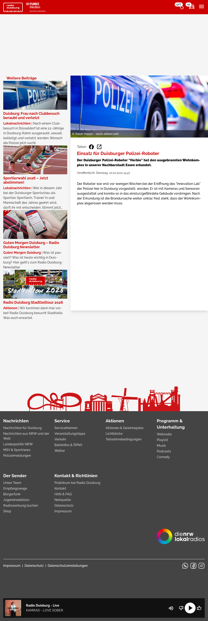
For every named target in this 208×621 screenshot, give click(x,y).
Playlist (162, 440)
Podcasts (164, 451)
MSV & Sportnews (16, 450)
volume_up (171, 608)
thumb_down (181, 608)
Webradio (164, 434)
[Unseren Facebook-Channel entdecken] (193, 565)
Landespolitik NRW (18, 444)
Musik (161, 446)
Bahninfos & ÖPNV (68, 445)
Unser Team (12, 483)
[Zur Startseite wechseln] (13, 7)
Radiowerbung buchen (20, 505)
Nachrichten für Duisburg (22, 428)
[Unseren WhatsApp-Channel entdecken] (185, 565)
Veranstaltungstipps (69, 434)
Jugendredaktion (16, 500)
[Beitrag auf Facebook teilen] (91, 146)
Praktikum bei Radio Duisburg (77, 483)
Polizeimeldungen (17, 455)
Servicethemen (65, 428)
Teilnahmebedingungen (123, 439)
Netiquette (62, 500)
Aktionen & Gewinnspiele (124, 428)
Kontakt (60, 488)
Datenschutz (64, 505)
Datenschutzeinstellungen (68, 566)
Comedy (163, 457)
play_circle (190, 607)
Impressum (63, 511)
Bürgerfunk (12, 494)
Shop (7, 511)
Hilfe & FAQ (63, 494)
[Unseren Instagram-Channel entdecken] (201, 565)
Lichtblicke (114, 434)
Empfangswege (15, 488)
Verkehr (60, 439)
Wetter (59, 451)
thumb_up (199, 608)
